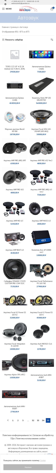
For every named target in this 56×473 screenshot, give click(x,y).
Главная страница (10, 27)
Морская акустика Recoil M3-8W (14, 130)
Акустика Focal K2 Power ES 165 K (41, 313)
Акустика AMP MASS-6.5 (41, 221)
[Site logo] (28, 8)
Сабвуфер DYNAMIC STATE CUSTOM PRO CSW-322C (15, 282)
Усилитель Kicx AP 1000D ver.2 (41, 251)
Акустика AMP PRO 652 (15, 189)
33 (38, 420)
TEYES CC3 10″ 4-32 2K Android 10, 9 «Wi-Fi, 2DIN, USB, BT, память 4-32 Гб (14, 68)
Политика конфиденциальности (17, 435)
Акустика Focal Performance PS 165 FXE (41, 282)
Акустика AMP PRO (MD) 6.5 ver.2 (41, 190)
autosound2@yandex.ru (20, 3)
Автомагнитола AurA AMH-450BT (41, 376)
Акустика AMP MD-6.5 (14, 221)
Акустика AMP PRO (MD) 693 (15, 160)
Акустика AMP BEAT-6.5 (15, 250)
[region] (28, 463)
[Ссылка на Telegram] (5, 4)
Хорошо (28, 467)
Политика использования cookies (30, 438)
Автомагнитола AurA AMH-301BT (14, 407)
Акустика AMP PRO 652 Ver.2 (41, 160)
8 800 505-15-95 (33, 1)
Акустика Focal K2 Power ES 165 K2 (15, 313)
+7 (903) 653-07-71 (18, 1)
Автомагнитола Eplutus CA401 (14, 99)
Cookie (43, 460)
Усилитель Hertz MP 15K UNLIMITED (41, 99)
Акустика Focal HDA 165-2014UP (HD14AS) (41, 130)
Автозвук (24, 27)
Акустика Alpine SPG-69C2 (14, 374)
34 (43, 420)
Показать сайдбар (14, 39)
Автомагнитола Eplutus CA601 (41, 67)
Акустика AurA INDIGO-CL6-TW (41, 345)
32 (33, 420)
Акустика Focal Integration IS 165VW (14, 345)
